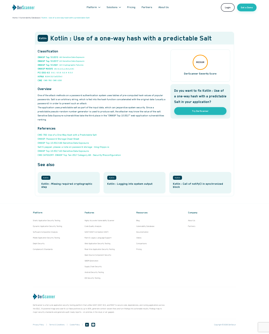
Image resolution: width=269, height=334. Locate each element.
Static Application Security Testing (46, 220)
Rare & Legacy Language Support (98, 238)
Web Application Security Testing (97, 243)
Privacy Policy (38, 325)
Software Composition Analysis (45, 232)
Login (228, 7)
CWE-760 (48, 80)
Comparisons (141, 243)
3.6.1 (53, 73)
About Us (163, 7)
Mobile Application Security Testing (46, 238)
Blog (138, 220)
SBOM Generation (91, 261)
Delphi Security (39, 243)
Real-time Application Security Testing (100, 249)
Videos (139, 238)
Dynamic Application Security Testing (47, 226)
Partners (147, 7)
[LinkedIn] (87, 325)
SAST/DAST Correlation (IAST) (97, 232)
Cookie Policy (75, 325)
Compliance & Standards (43, 249)
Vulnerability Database (145, 226)
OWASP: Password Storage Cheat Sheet (58, 139)
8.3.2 (70, 73)
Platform (92, 7)
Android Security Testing (94, 272)
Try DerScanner (200, 111)
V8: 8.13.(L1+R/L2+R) (64, 69)
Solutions (112, 7)
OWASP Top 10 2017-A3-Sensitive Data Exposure (63, 151)
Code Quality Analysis (93, 226)
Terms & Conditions (57, 325)
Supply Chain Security (93, 266)
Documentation (142, 232)
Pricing (131, 7)
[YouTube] (93, 325)
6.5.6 (59, 73)
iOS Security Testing (92, 278)
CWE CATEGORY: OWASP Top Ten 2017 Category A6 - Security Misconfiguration (79, 155)
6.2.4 (64, 73)
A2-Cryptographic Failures (71, 65)
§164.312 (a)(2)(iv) (53, 76)
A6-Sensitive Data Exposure (71, 57)
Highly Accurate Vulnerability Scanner (99, 220)
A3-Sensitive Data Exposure (71, 61)
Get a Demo (247, 7)
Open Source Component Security (98, 255)
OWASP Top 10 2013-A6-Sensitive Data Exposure (63, 143)
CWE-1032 (57, 80)
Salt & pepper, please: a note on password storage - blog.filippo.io (73, 147)
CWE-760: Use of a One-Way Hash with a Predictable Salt (67, 135)
